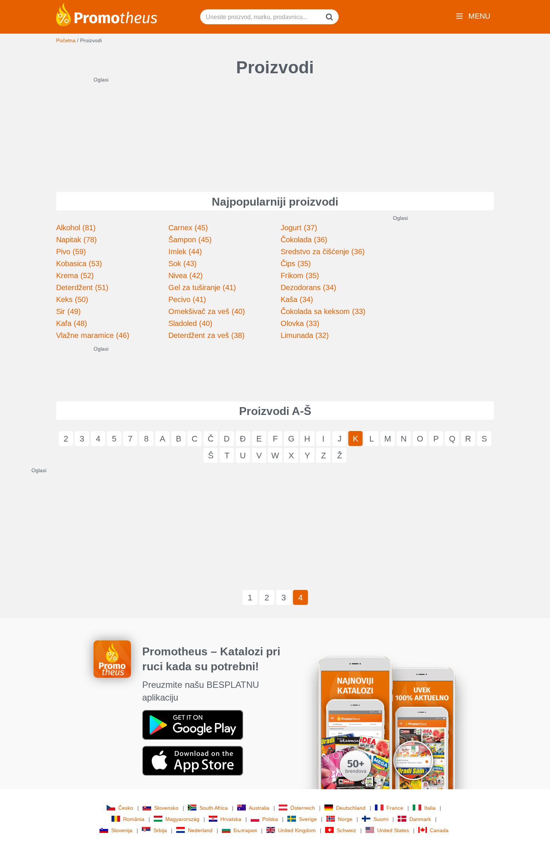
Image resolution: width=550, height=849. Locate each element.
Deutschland (351, 808)
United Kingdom (297, 830)
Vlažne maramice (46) (92, 335)
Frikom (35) (300, 275)
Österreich (302, 808)
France (394, 808)
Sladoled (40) (190, 323)
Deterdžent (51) (82, 287)
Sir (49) (68, 311)
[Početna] (106, 14)
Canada (439, 830)
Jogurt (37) (299, 228)
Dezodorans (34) (308, 287)
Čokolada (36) (304, 240)
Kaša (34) (297, 299)
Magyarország (182, 819)
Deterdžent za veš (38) (206, 335)
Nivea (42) (185, 275)
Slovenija (121, 830)
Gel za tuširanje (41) (202, 287)
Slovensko (166, 808)
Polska (270, 819)
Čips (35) (296, 263)
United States (393, 830)
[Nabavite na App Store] (192, 760)
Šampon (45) (190, 240)
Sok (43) (182, 263)
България (245, 830)
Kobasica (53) (79, 263)
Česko (125, 808)
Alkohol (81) (76, 228)
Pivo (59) (71, 251)
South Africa (213, 808)
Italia (430, 808)
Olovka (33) (300, 323)
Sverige (308, 819)
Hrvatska (230, 819)
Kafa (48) (71, 323)
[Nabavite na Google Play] (192, 725)
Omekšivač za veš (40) (206, 311)
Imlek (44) (185, 251)
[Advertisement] (275, 130)
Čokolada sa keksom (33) (323, 311)
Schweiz (346, 830)
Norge (345, 819)
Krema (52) (75, 275)
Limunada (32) (305, 335)
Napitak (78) (76, 240)
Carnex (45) (188, 228)
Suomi (380, 819)
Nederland (200, 830)
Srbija (160, 830)
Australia (259, 808)
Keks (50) (72, 299)
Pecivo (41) (187, 299)
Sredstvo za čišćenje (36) (323, 251)
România (133, 819)
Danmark (420, 819)
